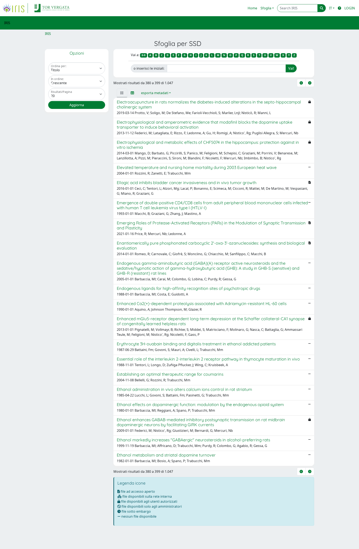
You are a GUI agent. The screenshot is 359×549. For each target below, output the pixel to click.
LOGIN (349, 8)
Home (252, 8)
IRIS (48, 33)
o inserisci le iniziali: (149, 68)
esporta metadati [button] (154, 93)
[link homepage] (15, 8)
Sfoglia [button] (266, 8)
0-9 (143, 55)
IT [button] (330, 8)
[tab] (122, 93)
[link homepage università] (52, 8)
